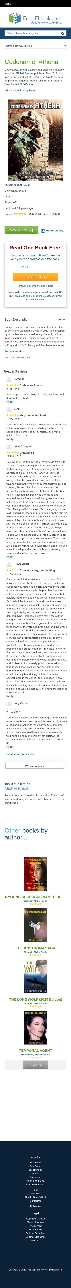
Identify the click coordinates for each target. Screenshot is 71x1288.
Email (23, 267)
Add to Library (54, 230)
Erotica (27, 901)
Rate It (56, 214)
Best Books (35, 1166)
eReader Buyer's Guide (35, 1197)
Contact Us (35, 1201)
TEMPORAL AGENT (35, 1051)
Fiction (27, 952)
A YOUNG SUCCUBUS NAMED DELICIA (35, 897)
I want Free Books (35, 277)
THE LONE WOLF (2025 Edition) (35, 999)
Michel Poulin (24, 73)
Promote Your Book (35, 1181)
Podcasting (35, 1177)
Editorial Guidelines (35, 1233)
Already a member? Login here (36, 285)
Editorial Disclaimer (35, 1237)
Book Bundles (35, 1170)
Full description (14, 351)
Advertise (35, 1240)
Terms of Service (35, 1222)
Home (36, 1190)
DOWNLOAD (19, 230)
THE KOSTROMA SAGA (35, 948)
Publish (35, 1173)
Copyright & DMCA (35, 1218)
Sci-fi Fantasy (27, 1054)
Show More (35, 1065)
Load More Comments (20, 754)
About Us (35, 1193)
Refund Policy (35, 1229)
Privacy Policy (35, 1226)
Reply (9, 401)
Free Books (35, 1162)
